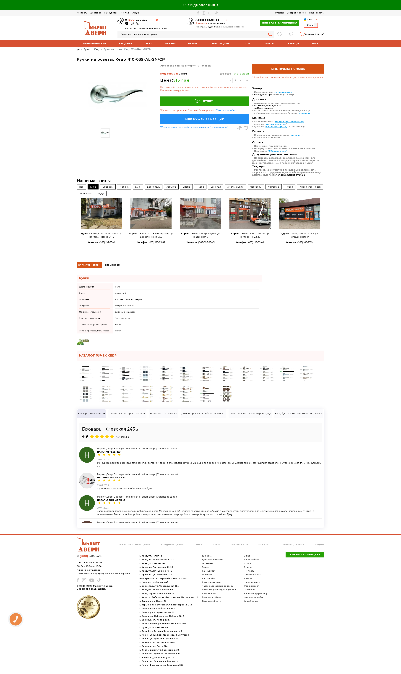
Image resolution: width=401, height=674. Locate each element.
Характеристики (89, 265)
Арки (216, 544)
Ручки (192, 43)
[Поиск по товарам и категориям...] (270, 34)
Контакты (82, 13)
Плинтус (269, 43)
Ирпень (124, 186)
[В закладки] (246, 128)
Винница (216, 186)
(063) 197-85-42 (157, 242)
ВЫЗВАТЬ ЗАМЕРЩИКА (279, 22)
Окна (148, 43)
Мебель (170, 43)
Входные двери (172, 544)
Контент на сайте (254, 597)
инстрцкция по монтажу (289, 121)
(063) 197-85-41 (107, 242)
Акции (136, 13)
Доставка (96, 13)
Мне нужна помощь (288, 68)
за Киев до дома (263, 108)
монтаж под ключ (276, 124)
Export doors (251, 601)
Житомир (273, 186)
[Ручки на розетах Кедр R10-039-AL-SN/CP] (117, 95)
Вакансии (249, 590)
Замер (205, 567)
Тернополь (85, 193)
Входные (125, 43)
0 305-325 (136, 19)
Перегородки (219, 43)
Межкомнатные (94, 43)
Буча (138, 186)
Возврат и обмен (296, 13)
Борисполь (153, 186)
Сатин (118, 287)
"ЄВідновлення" (277, 151)
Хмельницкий (235, 186)
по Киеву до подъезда (267, 105)
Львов (200, 186)
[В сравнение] (239, 128)
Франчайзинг (251, 586)
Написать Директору (256, 593)
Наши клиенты (252, 582)
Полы (246, 43)
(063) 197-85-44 (255, 242)
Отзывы (279, 13)
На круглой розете (124, 305)
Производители (293, 544)
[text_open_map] (137, 430)
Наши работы (316, 13)
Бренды (293, 43)
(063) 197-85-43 (206, 242)
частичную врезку (276, 126)
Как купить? (110, 13)
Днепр (186, 186)
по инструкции (283, 92)
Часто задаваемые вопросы (218, 586)
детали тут (305, 113)
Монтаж (125, 13)
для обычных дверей (125, 312)
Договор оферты (211, 601)
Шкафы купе (239, 544)
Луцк (101, 193)
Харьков (171, 186)
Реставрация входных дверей (219, 590)
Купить (208, 101)
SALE (315, 43)
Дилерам (207, 556)
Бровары (108, 186)
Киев (93, 186)
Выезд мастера (263, 94)
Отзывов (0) (112, 265)
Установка (208, 563)
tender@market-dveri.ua (290, 174)
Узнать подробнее (226, 110)
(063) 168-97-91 (305, 242)
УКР (309, 19)
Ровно (289, 186)
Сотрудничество (211, 582)
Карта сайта (209, 578)
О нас (247, 556)
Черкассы (255, 186)
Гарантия (207, 574)
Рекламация (209, 593)
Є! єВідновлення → (201, 5)
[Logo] (95, 27)
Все (81, 186)
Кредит (248, 578)
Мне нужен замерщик (204, 119)
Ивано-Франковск (309, 186)
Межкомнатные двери (134, 544)
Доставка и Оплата (212, 559)
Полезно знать (252, 574)
